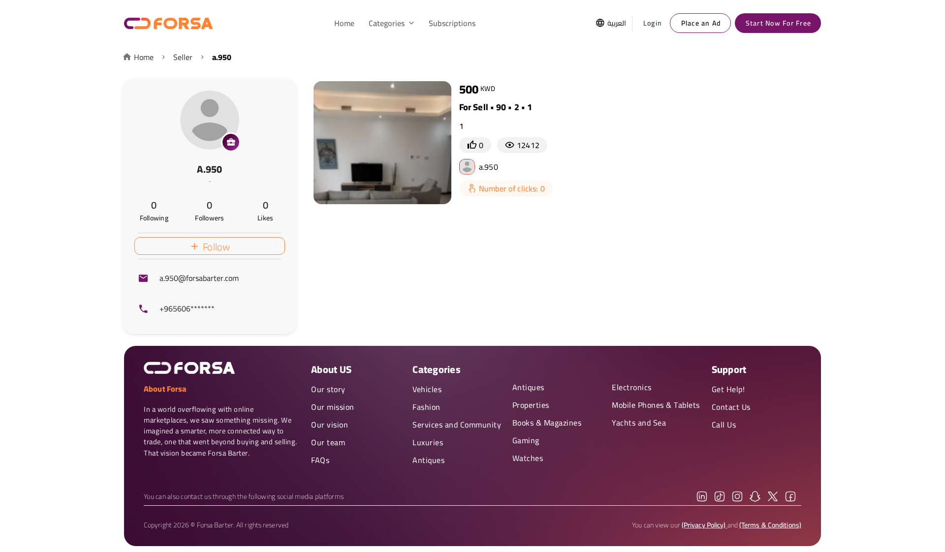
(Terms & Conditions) (770, 525)
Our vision (329, 424)
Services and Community (456, 424)
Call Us (724, 424)
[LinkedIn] (702, 496)
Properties (530, 405)
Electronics (632, 387)
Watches (527, 458)
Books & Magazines (547, 423)
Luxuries (427, 442)
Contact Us (731, 407)
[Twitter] (773, 496)
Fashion (426, 407)
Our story (328, 389)
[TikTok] (719, 496)
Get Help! (728, 389)
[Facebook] (790, 496)
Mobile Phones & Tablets (656, 405)
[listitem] (209, 278)
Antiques (428, 460)
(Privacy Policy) (704, 525)
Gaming (525, 440)
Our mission (332, 407)
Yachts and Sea (639, 423)
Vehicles (426, 389)
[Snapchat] (755, 496)
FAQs (320, 460)
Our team (328, 442)
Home (144, 57)
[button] (392, 23)
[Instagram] (737, 496)
